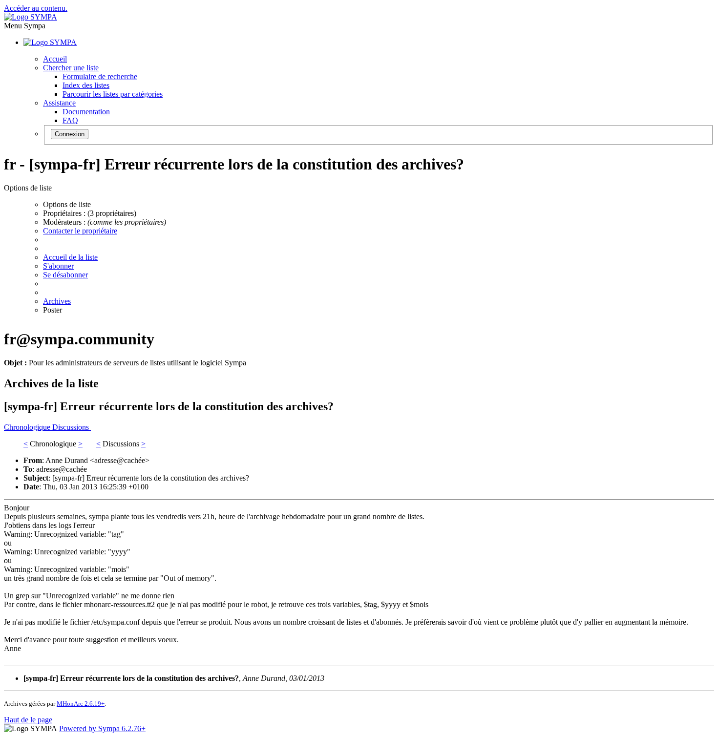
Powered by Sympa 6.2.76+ (102, 728)
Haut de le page (28, 720)
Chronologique (28, 427)
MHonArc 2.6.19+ (81, 703)
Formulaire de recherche (100, 76)
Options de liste (67, 204)
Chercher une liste (71, 67)
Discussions (71, 427)
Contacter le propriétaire (80, 231)
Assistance (59, 103)
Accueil (55, 59)
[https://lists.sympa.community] (30, 17)
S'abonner (58, 266)
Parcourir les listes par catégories (113, 94)
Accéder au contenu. (35, 8)
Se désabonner (65, 275)
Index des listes (86, 85)
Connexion (69, 134)
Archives (57, 301)
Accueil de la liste (70, 257)
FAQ (70, 120)
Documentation (86, 111)
